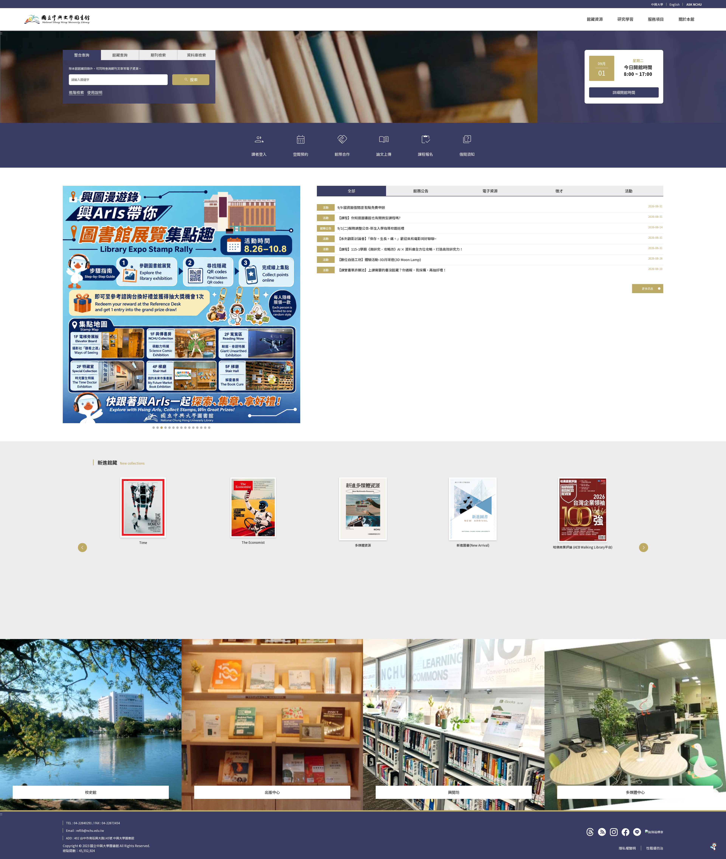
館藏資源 (595, 19)
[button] (153, 427)
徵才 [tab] (559, 191)
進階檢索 (76, 92)
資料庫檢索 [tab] (196, 55)
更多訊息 (647, 288)
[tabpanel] (490, 238)
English (674, 4)
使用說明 (94, 92)
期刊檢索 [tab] (158, 55)
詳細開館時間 (624, 92)
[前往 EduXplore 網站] (713, 845)
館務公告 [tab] (420, 191)
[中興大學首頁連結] (57, 19)
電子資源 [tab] (490, 191)
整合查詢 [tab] (81, 55)
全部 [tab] (351, 191)
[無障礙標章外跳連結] (654, 832)
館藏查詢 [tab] (119, 55)
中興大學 (657, 4)
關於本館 (686, 19)
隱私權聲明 (627, 848)
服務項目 (656, 19)
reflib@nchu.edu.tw (90, 830)
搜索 (190, 79)
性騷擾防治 (654, 848)
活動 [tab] (628, 191)
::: (1, 10)
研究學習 (625, 19)
